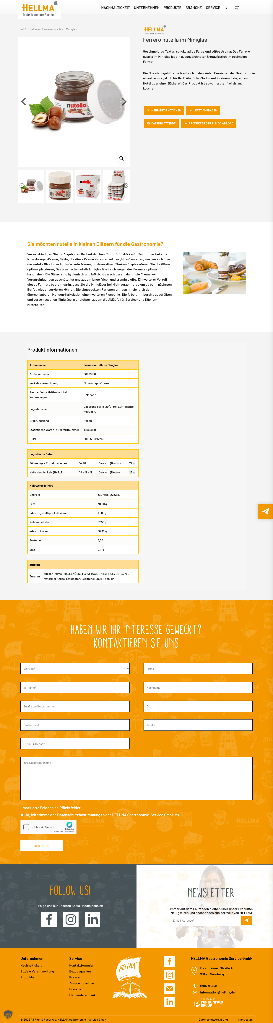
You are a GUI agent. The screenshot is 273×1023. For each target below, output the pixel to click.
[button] (124, 102)
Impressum (245, 1019)
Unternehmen (147, 8)
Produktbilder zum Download (211, 123)
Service (213, 8)
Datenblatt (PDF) (163, 123)
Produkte (172, 8)
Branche (194, 8)
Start (21, 29)
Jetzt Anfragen (205, 110)
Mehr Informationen (166, 110)
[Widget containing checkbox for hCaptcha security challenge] (48, 827)
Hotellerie (33, 29)
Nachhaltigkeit (115, 8)
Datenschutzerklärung (213, 1019)
